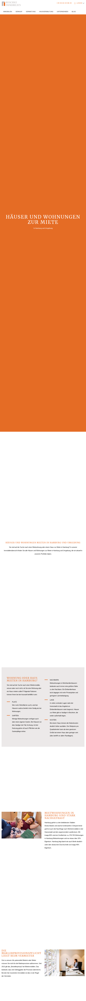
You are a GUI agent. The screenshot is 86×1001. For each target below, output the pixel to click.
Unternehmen (62, 11)
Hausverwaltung (46, 11)
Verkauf (19, 11)
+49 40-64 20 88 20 (64, 3)
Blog (74, 11)
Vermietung (31, 11)
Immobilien (7, 11)
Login (80, 3)
